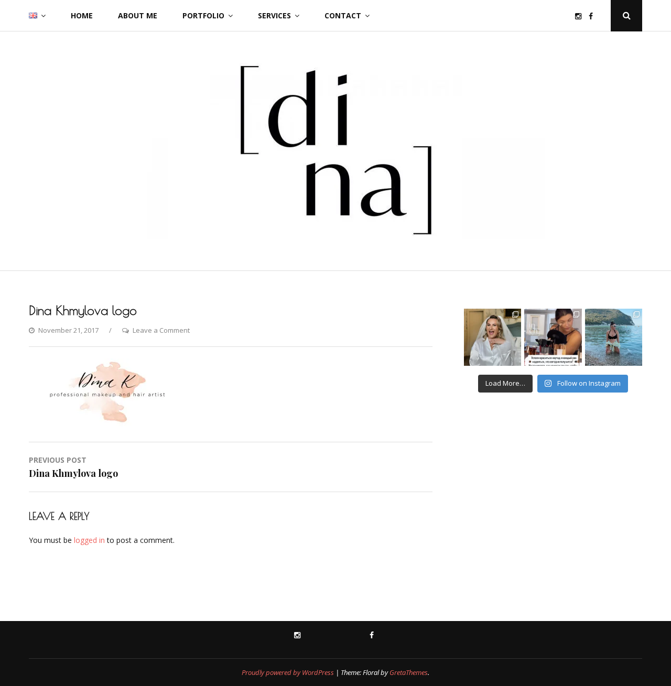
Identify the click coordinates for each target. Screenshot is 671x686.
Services (274, 15)
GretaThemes (408, 672)
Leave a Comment (161, 330)
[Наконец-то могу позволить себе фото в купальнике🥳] (613, 337)
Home (82, 15)
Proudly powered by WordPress (288, 672)
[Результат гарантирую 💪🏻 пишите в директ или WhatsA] (552, 337)
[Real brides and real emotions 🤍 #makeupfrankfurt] (492, 337)
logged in (89, 540)
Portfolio (203, 15)
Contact (342, 15)
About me (137, 15)
